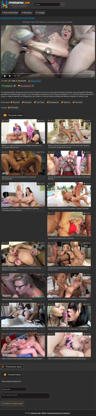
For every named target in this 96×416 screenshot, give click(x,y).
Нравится (8, 86)
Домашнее (54, 102)
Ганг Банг (40, 102)
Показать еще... (14, 366)
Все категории (11, 12)
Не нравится (25, 86)
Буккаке (27, 102)
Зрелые (67, 102)
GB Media (14, 107)
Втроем (16, 102)
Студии (41, 12)
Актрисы (27, 12)
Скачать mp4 (36, 81)
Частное (78, 102)
